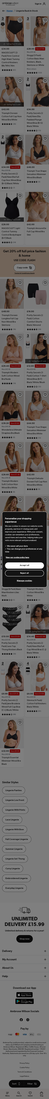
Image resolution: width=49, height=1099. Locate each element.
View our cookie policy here (17, 557)
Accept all (24, 565)
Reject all (24, 573)
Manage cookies (24, 581)
